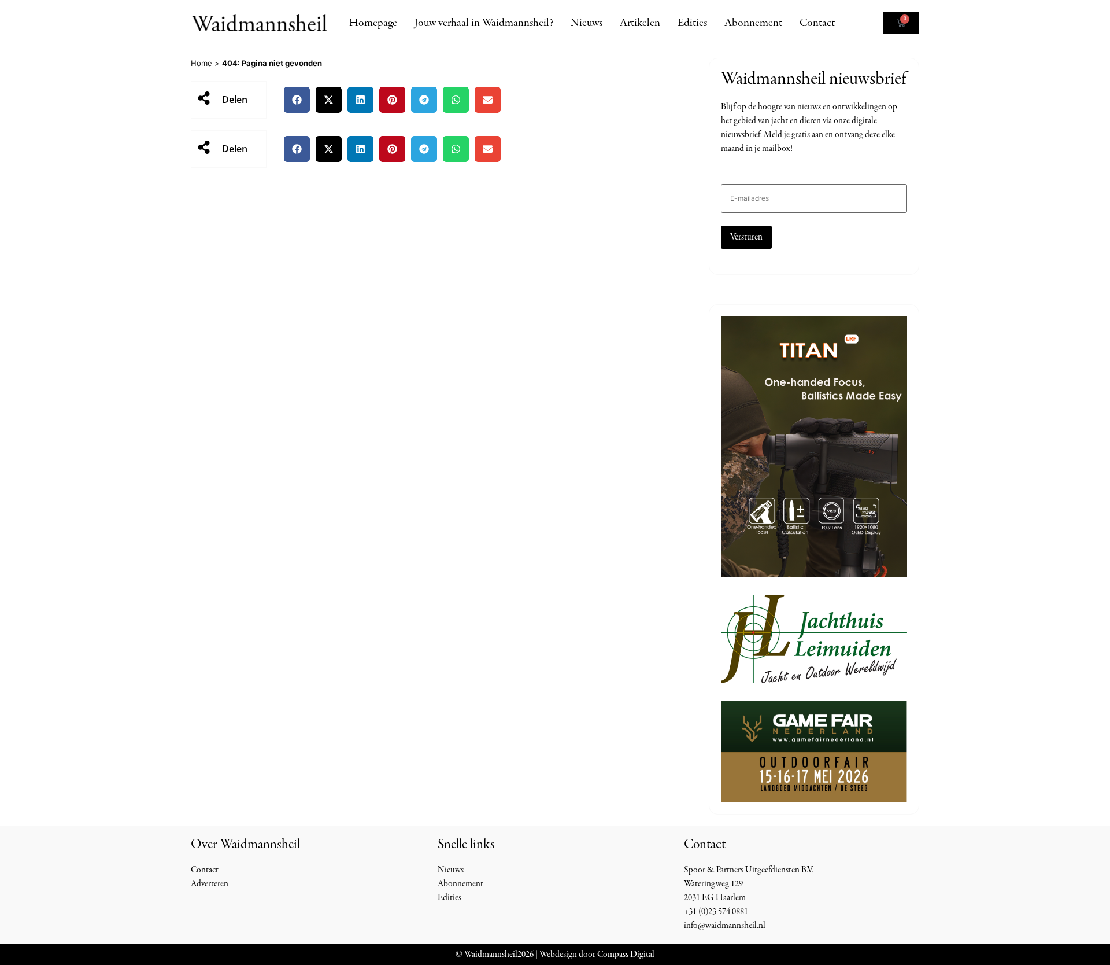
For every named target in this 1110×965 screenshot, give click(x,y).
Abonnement (753, 23)
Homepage (373, 23)
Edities (692, 23)
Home (201, 63)
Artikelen (640, 23)
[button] (297, 100)
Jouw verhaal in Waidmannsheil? (484, 23)
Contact (817, 23)
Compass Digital (625, 954)
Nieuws (586, 23)
